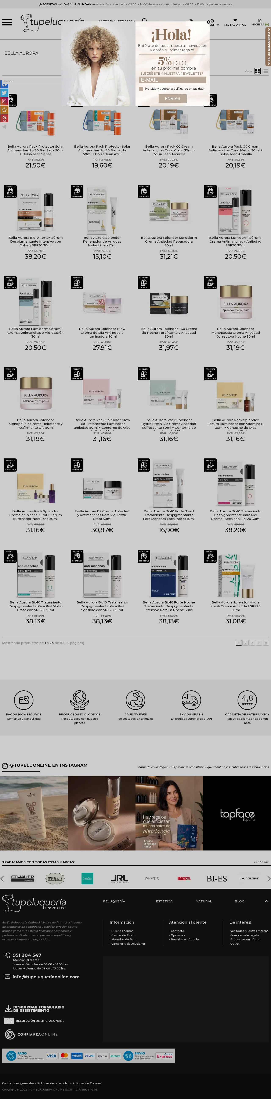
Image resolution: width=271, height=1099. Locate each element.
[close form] (208, 22)
